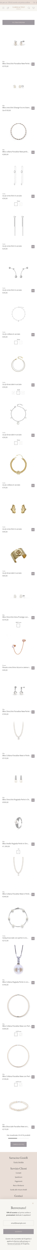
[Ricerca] (29, 7)
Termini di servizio (13, 1244)
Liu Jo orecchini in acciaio (12, 196)
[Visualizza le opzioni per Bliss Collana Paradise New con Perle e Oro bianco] (33, 1077)
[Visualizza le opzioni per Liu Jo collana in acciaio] (33, 334)
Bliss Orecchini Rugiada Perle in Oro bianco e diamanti (16, 800)
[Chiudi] (32, 1203)
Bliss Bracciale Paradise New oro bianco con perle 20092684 (15, 1127)
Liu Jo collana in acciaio (11, 334)
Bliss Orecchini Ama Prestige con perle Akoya (15, 617)
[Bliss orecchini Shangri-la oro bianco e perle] (18, 87)
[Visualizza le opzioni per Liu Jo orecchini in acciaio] (33, 196)
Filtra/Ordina (18, 22)
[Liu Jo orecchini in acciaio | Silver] (15, 204)
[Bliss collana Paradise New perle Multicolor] (18, 131)
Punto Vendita (19, 1162)
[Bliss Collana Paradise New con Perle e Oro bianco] (18, 1055)
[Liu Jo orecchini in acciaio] (18, 175)
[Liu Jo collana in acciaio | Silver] (15, 342)
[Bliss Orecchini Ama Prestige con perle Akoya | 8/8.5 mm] (18, 625)
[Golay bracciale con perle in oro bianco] (18, 917)
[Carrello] (33, 7)
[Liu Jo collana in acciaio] (18, 313)
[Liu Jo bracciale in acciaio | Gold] (18, 392)
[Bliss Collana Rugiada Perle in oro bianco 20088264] (18, 961)
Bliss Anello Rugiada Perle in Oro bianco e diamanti (15, 844)
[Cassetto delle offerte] (8, 7)
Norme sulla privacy (21, 1241)
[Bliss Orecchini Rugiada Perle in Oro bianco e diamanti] (18, 779)
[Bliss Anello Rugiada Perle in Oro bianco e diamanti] (18, 823)
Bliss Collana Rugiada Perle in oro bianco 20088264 (15, 982)
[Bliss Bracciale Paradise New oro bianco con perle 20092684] (18, 1106)
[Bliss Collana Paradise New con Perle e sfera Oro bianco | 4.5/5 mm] (15, 1034)
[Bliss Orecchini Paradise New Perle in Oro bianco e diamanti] (18, 43)
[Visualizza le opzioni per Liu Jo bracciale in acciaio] (33, 385)
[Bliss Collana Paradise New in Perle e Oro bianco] (18, 734)
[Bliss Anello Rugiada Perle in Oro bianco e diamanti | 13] (18, 852)
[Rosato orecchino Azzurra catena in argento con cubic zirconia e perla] (18, 646)
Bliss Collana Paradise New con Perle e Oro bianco (16, 1076)
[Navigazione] (3, 7)
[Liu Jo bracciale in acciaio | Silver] (13, 392)
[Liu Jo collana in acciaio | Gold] (20, 342)
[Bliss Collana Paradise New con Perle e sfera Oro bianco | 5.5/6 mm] (20, 1034)
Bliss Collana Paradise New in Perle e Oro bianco (16, 756)
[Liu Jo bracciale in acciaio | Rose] (23, 392)
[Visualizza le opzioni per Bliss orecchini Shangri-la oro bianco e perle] (33, 108)
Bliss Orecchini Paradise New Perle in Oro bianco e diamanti (16, 64)
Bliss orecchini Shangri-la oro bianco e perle (16, 108)
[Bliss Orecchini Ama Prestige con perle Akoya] (18, 596)
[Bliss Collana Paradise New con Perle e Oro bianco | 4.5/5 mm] (15, 1084)
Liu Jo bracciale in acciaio (12, 384)
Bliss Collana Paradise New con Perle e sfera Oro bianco (16, 1026)
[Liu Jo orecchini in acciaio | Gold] (20, 204)
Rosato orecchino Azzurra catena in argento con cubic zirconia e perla (16, 667)
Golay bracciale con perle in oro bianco (14, 938)
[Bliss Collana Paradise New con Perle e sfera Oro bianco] (18, 1005)
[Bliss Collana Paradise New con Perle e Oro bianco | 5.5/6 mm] (20, 1084)
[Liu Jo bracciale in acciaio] (18, 363)
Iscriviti (18, 1232)
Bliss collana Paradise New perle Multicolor (14, 152)
